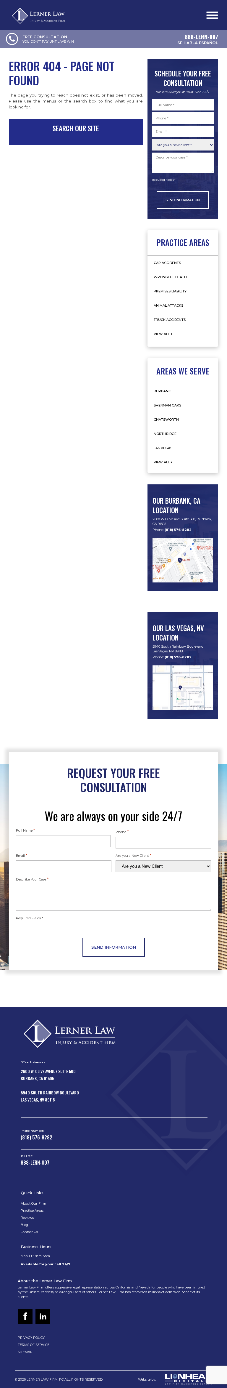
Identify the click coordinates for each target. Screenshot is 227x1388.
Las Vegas (163, 448)
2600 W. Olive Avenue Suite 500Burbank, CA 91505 (48, 1074)
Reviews (27, 1218)
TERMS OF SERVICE (33, 1345)
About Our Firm (33, 1203)
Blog (24, 1225)
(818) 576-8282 (178, 530)
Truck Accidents (170, 320)
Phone (122, 831)
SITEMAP (25, 1352)
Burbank (162, 391)
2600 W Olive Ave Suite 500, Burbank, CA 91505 (182, 521)
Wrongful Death (170, 277)
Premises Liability (170, 291)
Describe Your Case (32, 879)
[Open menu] (212, 15)
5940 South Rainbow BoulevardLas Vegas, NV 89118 (178, 648)
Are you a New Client (133, 855)
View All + (163, 334)
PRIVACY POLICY (31, 1338)
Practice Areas (32, 1210)
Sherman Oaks (167, 405)
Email (21, 855)
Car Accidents (167, 263)
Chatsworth (166, 419)
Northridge (165, 434)
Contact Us (29, 1232)
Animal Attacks (168, 305)
